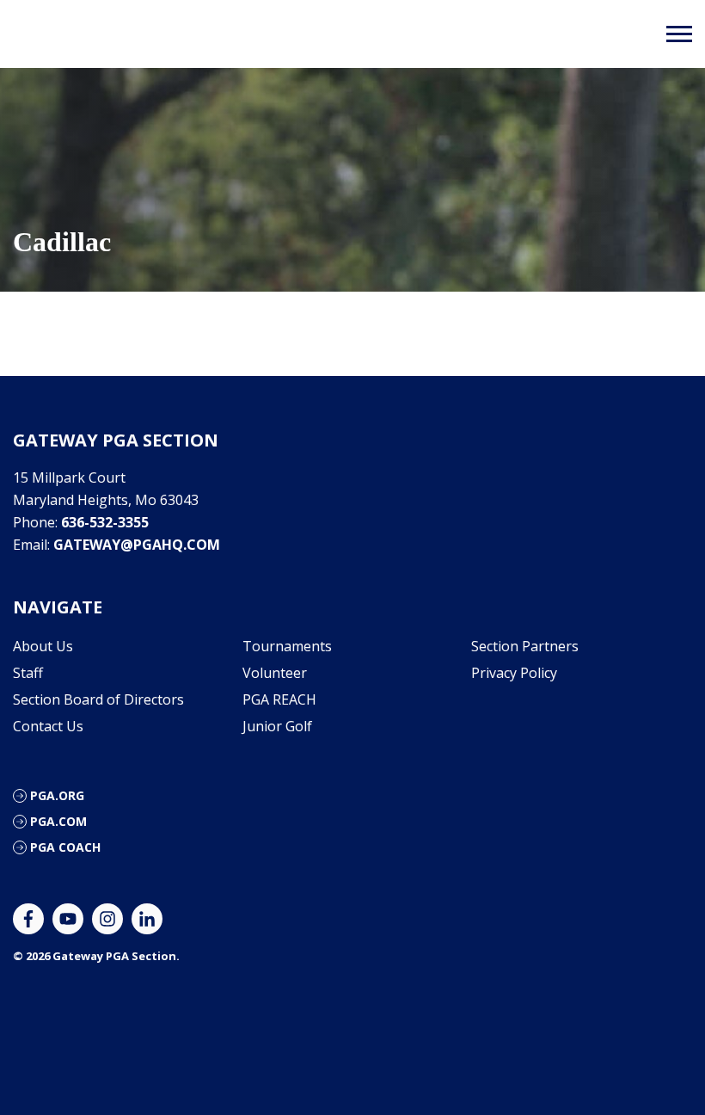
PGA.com (58, 821)
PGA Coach (65, 847)
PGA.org (57, 795)
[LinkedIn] (147, 918)
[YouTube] (67, 918)
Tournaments (287, 646)
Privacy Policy (514, 672)
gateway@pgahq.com (136, 544)
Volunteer (274, 672)
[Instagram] (107, 918)
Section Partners (525, 646)
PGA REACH (279, 699)
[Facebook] (28, 918)
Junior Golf (277, 726)
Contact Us (48, 726)
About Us (43, 646)
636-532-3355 (105, 522)
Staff (28, 672)
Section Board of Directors (98, 699)
